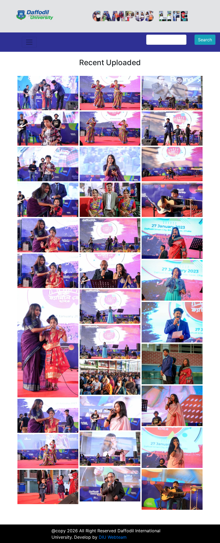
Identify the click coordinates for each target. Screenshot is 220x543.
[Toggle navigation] (29, 42)
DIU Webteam (113, 537)
